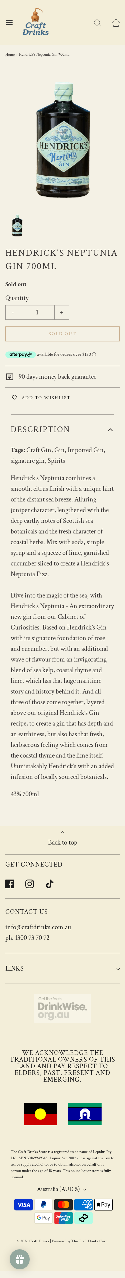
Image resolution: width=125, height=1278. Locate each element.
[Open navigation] (9, 22)
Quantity (17, 298)
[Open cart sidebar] (116, 22)
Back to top (62, 842)
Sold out (62, 334)
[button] (17, 225)
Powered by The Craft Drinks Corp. (80, 1241)
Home (10, 54)
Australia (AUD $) (59, 1189)
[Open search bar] (97, 22)
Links (14, 968)
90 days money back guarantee (56, 376)
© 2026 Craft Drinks (33, 1241)
